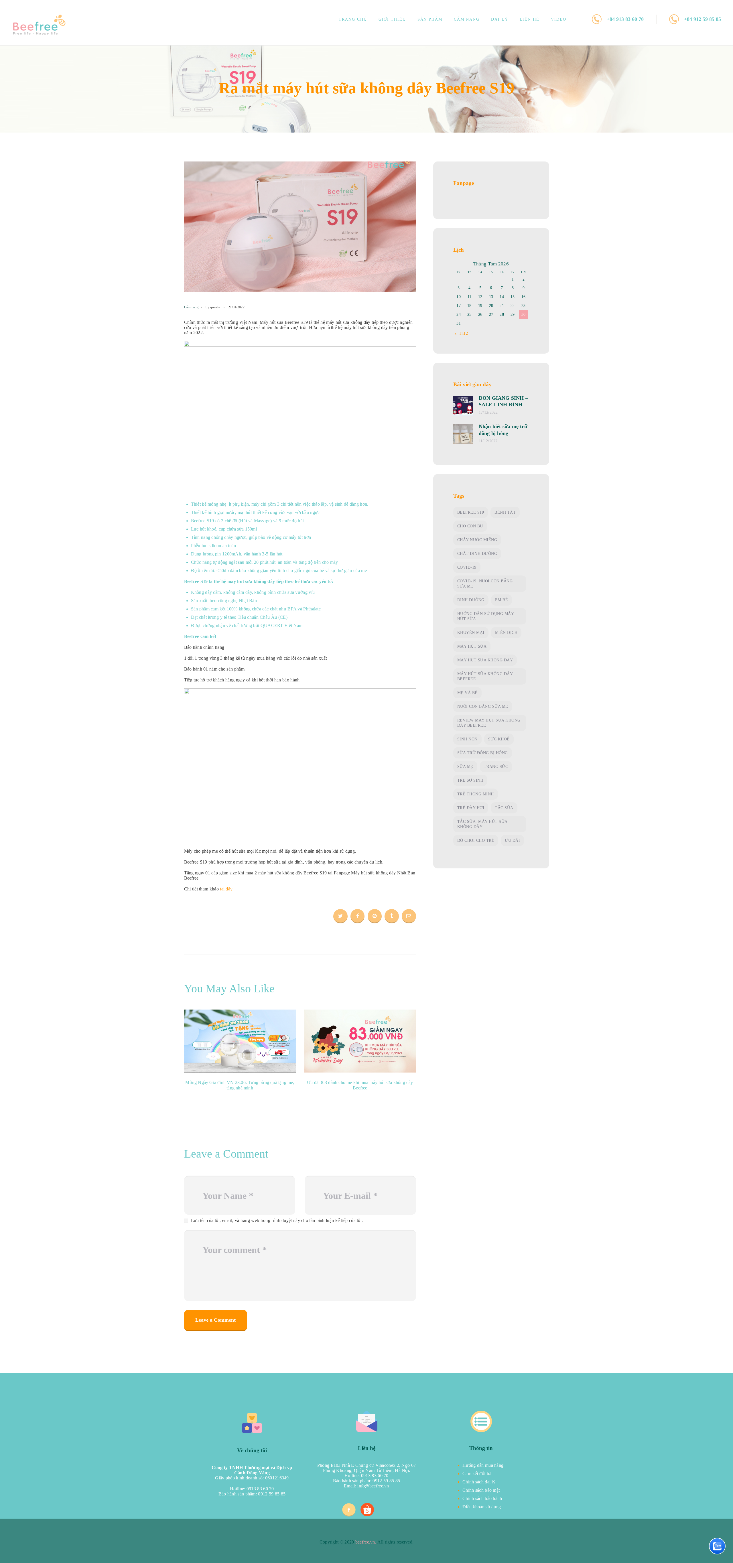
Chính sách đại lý (478, 1481)
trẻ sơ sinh (470, 780)
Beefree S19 (470, 512)
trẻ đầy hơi (470, 808)
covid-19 (466, 567)
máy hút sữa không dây (485, 660)
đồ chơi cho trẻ (475, 840)
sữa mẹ (465, 766)
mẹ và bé (467, 693)
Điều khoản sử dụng (481, 1506)
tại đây (227, 888)
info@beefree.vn (373, 1485)
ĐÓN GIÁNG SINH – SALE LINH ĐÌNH (503, 401)
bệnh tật (505, 512)
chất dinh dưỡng (477, 553)
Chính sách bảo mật (481, 1490)
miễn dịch (506, 632)
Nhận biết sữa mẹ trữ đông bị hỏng (503, 429)
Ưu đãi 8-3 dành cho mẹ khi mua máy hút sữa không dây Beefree (360, 1085)
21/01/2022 (236, 307)
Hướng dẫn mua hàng (482, 1465)
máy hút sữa (472, 646)
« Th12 (462, 333)
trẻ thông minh (475, 794)
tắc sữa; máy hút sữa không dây (482, 824)
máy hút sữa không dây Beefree (485, 676)
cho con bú (470, 526)
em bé (501, 600)
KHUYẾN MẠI (470, 632)
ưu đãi (512, 840)
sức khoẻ (499, 739)
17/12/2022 (488, 412)
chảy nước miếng (477, 540)
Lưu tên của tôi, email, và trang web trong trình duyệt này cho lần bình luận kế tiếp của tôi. (277, 1220)
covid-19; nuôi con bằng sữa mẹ (485, 583)
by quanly (213, 307)
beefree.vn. (365, 1542)
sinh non (467, 739)
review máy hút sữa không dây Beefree (489, 723)
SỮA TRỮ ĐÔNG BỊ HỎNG (482, 753)
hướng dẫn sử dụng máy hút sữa (485, 616)
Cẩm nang (191, 307)
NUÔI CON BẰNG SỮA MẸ (482, 706)
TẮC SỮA (504, 808)
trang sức (496, 766)
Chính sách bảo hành (482, 1498)
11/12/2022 (488, 441)
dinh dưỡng (470, 600)
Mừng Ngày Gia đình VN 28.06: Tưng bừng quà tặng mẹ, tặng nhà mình (239, 1085)
